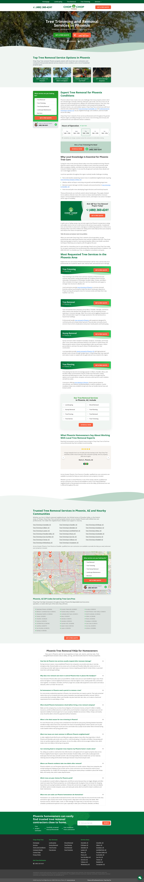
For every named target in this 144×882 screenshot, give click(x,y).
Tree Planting (68, 845)
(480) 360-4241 (84, 35)
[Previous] (63, 132)
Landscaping (58, 2)
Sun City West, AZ (86, 857)
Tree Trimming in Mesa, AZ (93, 531)
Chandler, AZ (99, 843)
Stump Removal (53, 845)
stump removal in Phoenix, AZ (85, 351)
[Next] (108, 132)
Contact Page (36, 852)
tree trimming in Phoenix (84, 287)
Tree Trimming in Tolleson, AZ (68, 539)
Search (106, 823)
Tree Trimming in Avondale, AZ (42, 525)
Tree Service (52, 850)
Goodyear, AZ (100, 847)
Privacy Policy (37, 855)
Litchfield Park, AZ (101, 850)
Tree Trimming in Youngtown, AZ (68, 542)
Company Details (38, 850)
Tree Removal (71, 2)
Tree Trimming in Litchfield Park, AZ (69, 531)
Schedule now (86, 425)
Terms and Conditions (39, 847)
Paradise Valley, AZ (101, 852)
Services (97, 2)
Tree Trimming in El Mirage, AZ (95, 525)
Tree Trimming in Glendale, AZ (68, 528)
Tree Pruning (52, 847)
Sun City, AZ (99, 857)
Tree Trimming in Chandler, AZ (68, 525)
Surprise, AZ (84, 859)
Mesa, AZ (83, 852)
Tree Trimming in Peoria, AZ (67, 534)
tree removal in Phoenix (82, 320)
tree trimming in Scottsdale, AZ (88, 109)
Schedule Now (77, 149)
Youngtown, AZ (100, 864)
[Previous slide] (63, 457)
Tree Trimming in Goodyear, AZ (95, 528)
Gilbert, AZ (99, 845)
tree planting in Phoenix (81, 382)
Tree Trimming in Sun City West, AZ (43, 537)
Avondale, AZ (84, 843)
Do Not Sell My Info (71, 880)
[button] (39, 574)
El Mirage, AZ (84, 845)
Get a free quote (103, 7)
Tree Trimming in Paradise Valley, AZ (43, 534)
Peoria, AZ (84, 855)
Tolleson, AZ (84, 862)
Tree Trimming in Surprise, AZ (94, 537)
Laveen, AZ (84, 850)
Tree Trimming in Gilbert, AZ (41, 528)
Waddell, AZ (99, 862)
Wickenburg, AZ (85, 864)
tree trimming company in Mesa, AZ (71, 179)
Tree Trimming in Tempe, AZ (41, 539)
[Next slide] (108, 457)
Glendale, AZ (84, 847)
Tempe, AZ (99, 859)
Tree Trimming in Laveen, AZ (41, 531)
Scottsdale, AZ (100, 855)
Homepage (45, 2)
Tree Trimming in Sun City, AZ (68, 537)
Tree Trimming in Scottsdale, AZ (95, 534)
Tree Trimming (85, 2)
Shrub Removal (68, 843)
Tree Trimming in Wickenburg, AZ (42, 542)
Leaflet (109, 593)
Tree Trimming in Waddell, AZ (94, 539)
